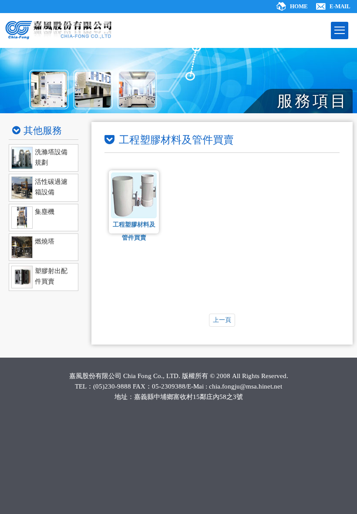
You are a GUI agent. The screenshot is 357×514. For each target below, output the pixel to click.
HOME (299, 6)
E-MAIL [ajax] (340, 6)
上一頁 (222, 320)
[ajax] (43, 158)
